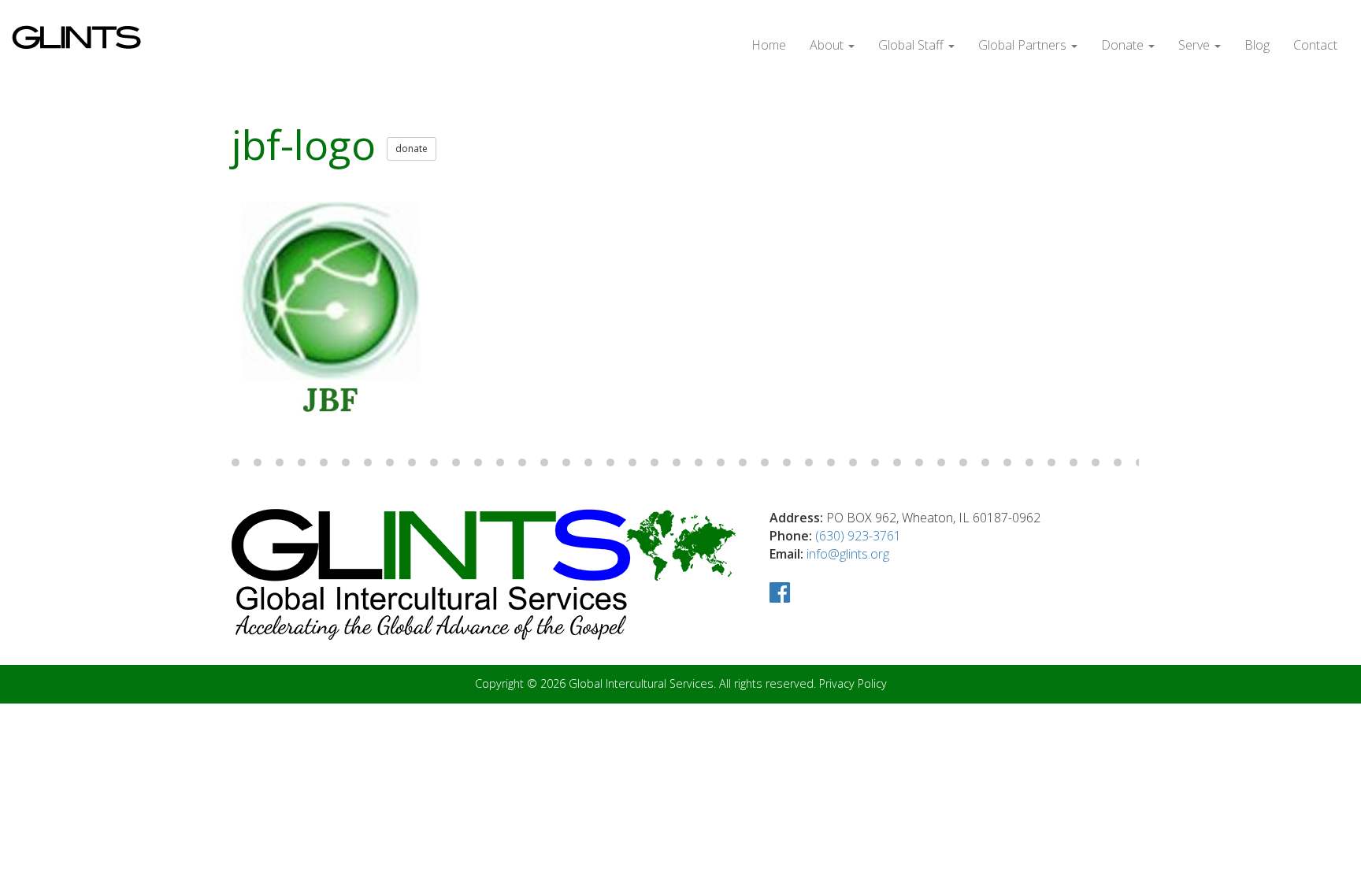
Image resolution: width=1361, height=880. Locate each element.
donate (411, 148)
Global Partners (1024, 45)
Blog (1257, 45)
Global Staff (912, 45)
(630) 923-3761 (858, 535)
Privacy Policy (853, 683)
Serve (1195, 45)
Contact (1315, 45)
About (828, 45)
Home (768, 45)
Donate (1124, 45)
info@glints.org (848, 554)
